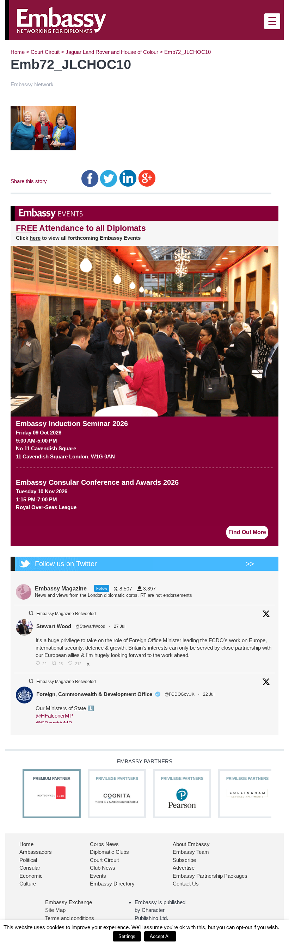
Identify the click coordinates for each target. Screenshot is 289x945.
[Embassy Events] (144, 213)
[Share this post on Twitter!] (108, 178)
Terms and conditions (69, 918)
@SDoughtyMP (54, 723)
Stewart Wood (53, 626)
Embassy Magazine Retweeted (66, 613)
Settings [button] (126, 936)
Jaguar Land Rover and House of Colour (112, 52)
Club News (102, 868)
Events (98, 876)
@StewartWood (90, 626)
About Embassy (191, 844)
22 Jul (209, 694)
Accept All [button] (160, 936)
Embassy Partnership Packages (210, 876)
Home (18, 52)
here (35, 238)
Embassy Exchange (68, 902)
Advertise (184, 868)
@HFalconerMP (54, 716)
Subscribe (184, 860)
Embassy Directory (112, 884)
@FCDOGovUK (180, 694)
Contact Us (186, 884)
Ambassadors (35, 852)
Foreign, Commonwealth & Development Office (94, 694)
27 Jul (120, 626)
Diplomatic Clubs (109, 852)
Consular (29, 868)
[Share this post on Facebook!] (90, 178)
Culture (27, 884)
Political (28, 860)
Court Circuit (45, 52)
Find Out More (247, 532)
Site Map (55, 910)
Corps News (104, 844)
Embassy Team (191, 852)
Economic (31, 876)
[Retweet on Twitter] (31, 613)
